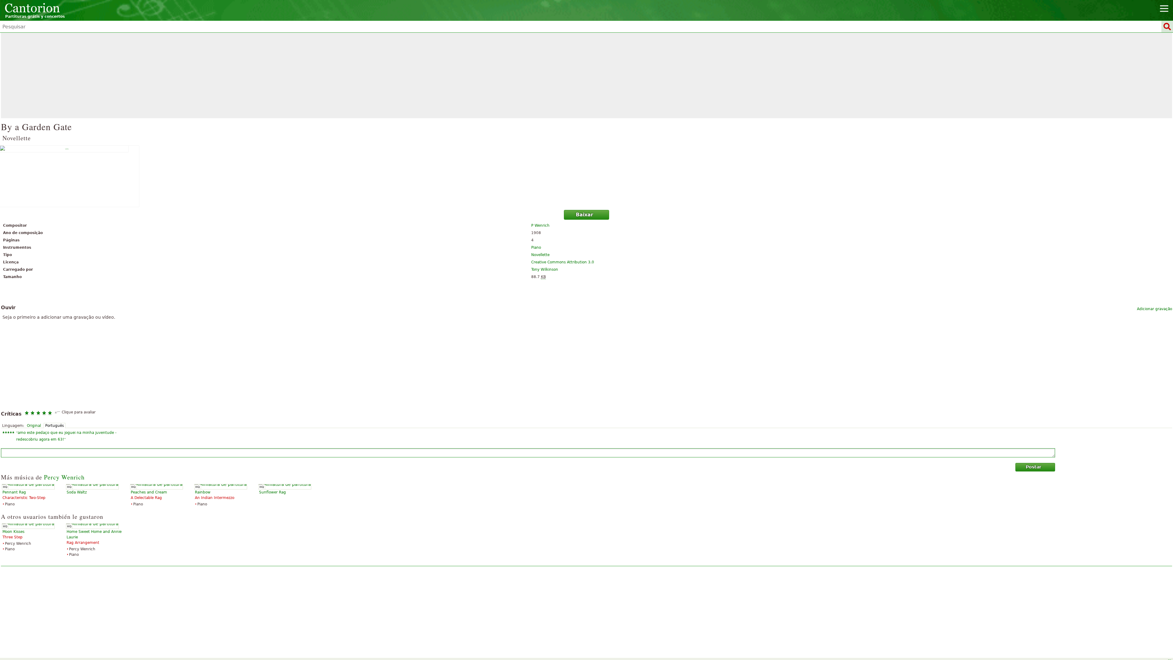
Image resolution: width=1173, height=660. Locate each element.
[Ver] (586, 176)
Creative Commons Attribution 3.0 (562, 262)
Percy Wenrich (64, 477)
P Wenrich (540, 225)
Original (34, 426)
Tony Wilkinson (544, 269)
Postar (1033, 466)
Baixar (584, 215)
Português (54, 426)
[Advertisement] (586, 75)
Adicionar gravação (1154, 309)
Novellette (540, 255)
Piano (536, 247)
